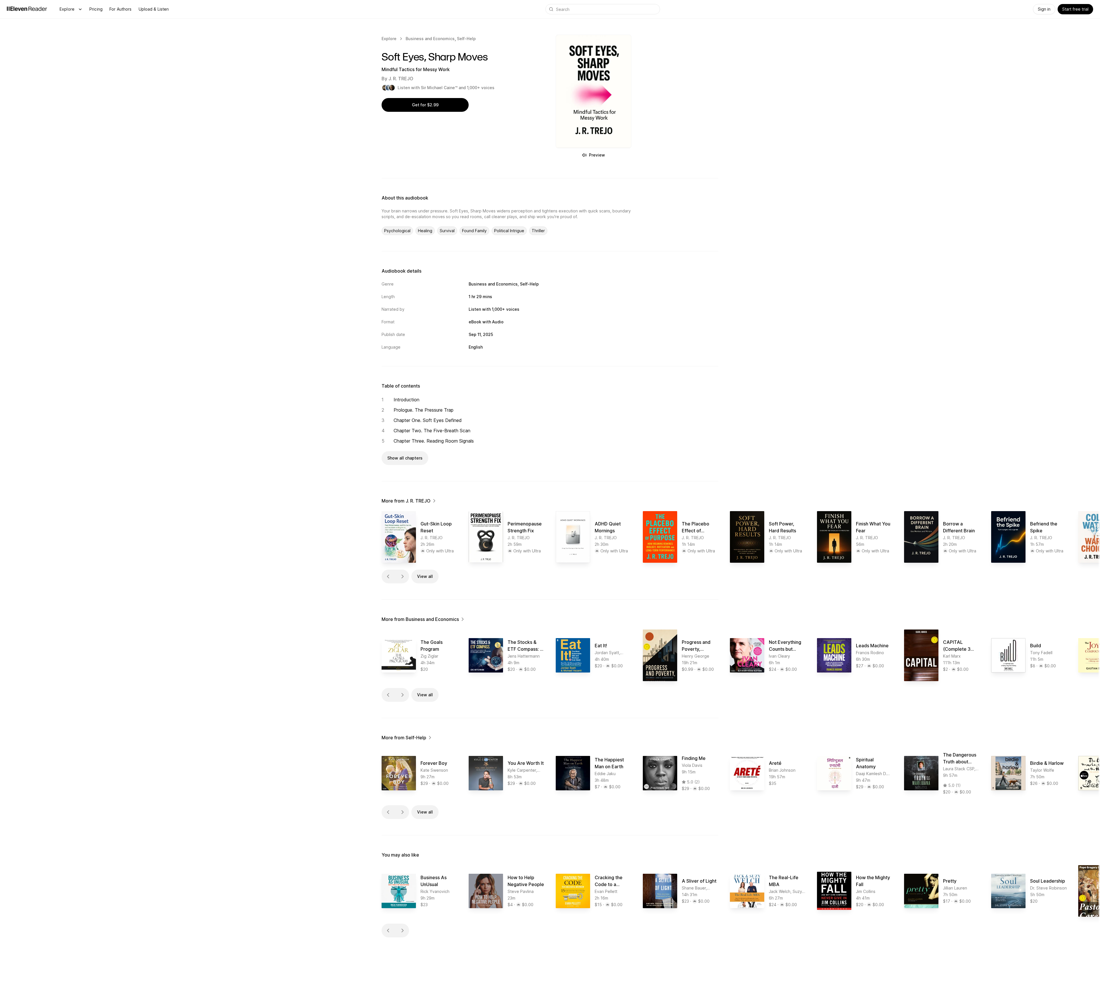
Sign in (1044, 9)
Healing (425, 230)
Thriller (538, 230)
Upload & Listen (154, 9)
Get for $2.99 (425, 104)
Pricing (96, 9)
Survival (447, 230)
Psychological (397, 230)
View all (425, 576)
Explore (67, 9)
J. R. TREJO (400, 78)
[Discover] (80, 9)
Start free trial (1075, 9)
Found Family (474, 230)
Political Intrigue (509, 230)
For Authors (120, 9)
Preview (597, 155)
